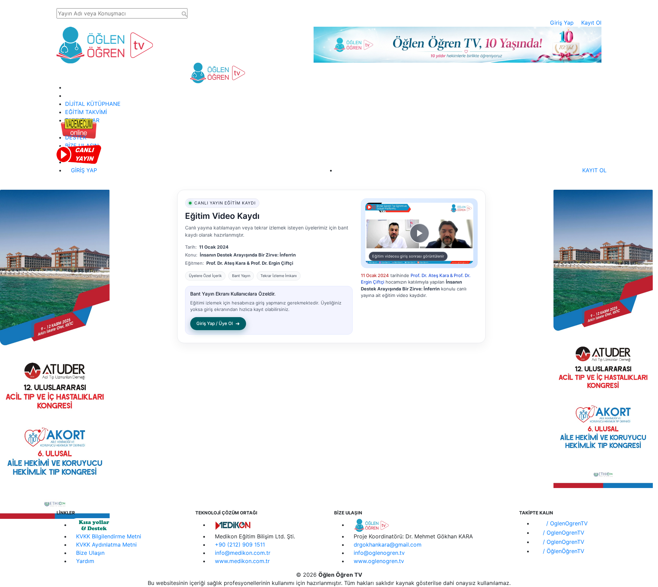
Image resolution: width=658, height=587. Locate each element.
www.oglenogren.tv (379, 561)
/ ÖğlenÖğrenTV (562, 551)
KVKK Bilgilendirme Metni (108, 536)
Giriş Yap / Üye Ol (218, 323)
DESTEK (75, 137)
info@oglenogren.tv (379, 552)
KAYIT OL (594, 170)
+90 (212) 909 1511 (240, 544)
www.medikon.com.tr (242, 561)
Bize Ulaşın (90, 552)
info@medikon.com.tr (242, 552)
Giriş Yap (562, 22)
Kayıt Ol (591, 22)
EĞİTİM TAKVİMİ (86, 112)
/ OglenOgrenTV (566, 523)
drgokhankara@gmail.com (388, 544)
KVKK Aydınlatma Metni (106, 544)
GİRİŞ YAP (83, 170)
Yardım (85, 561)
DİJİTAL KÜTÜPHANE (93, 103)
